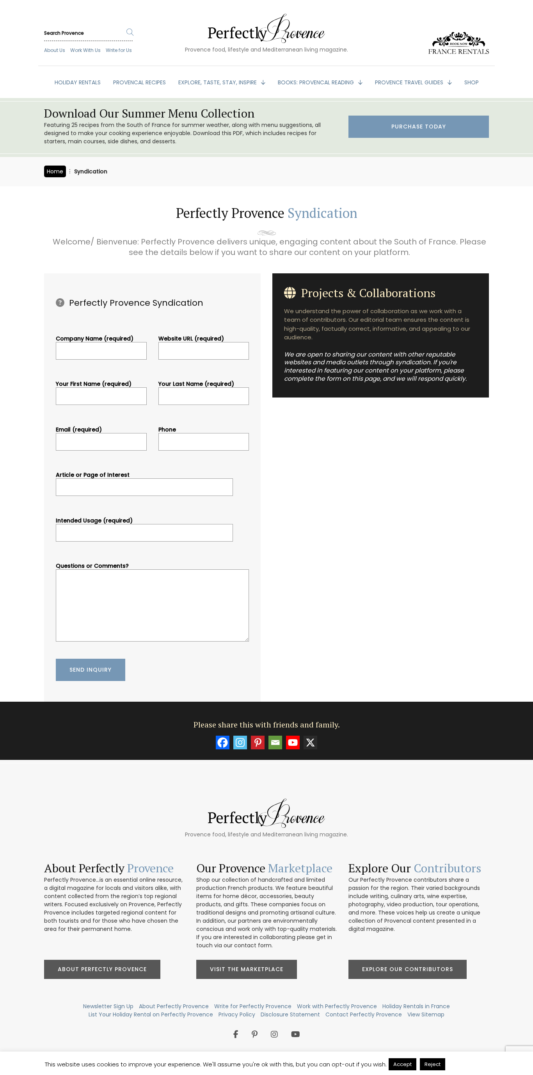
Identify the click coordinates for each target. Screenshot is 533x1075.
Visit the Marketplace (246, 969)
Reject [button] (433, 1064)
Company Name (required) (94, 338)
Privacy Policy (237, 1014)
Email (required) (79, 429)
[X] (310, 742)
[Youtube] (293, 742)
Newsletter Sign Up (108, 1006)
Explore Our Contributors (407, 969)
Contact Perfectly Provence (363, 1014)
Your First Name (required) (93, 384)
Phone (167, 429)
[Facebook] (222, 742)
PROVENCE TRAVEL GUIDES (410, 82)
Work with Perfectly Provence (337, 1006)
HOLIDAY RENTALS (78, 82)
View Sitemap (425, 1014)
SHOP (471, 82)
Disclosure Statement (290, 1014)
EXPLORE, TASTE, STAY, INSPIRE (218, 82)
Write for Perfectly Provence (252, 1006)
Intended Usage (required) (94, 520)
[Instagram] (240, 742)
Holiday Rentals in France (416, 1006)
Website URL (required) (191, 338)
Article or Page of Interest (93, 475)
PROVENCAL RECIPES (139, 82)
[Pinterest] (258, 742)
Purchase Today (418, 126)
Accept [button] (402, 1064)
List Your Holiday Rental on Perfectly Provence (151, 1014)
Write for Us (119, 50)
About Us (54, 50)
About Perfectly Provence (102, 969)
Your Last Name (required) (196, 384)
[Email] (275, 742)
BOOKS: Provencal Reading (316, 82)
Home (55, 171)
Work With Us (85, 50)
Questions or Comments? (92, 566)
